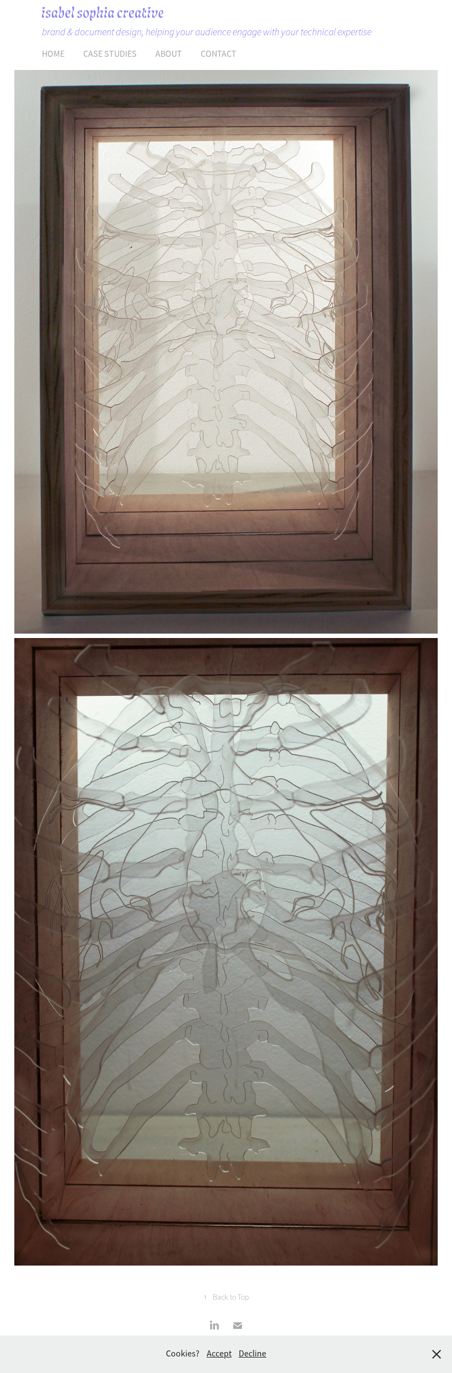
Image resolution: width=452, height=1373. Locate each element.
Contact (218, 54)
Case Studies (110, 54)
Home (53, 54)
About (168, 54)
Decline (252, 1353)
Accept (219, 1353)
